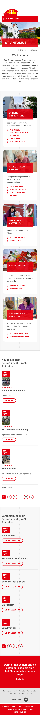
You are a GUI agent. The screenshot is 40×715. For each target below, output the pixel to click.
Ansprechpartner (19, 333)
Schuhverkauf (9, 468)
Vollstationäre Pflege (18, 194)
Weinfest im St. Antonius (15, 558)
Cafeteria (15, 139)
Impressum (16, 707)
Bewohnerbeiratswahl (13, 582)
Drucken (23, 50)
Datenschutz (29, 707)
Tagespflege (16, 187)
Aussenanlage (17, 142)
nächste (20, 646)
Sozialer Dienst (18, 238)
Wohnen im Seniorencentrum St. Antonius (20, 132)
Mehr (7, 400)
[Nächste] (31, 497)
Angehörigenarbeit (20, 337)
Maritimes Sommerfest (14, 390)
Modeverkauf (8, 535)
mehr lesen (11, 541)
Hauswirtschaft (18, 285)
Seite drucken (20, 712)
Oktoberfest (8, 605)
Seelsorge (15, 241)
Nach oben (16, 699)
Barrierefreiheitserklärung (20, 709)
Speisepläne (16, 289)
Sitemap (5, 707)
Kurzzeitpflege (18, 190)
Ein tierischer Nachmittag (15, 429)
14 (26, 497)
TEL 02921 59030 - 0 (25, 693)
